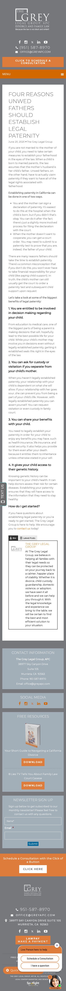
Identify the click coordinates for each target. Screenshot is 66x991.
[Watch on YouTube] (45, 42)
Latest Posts (29, 538)
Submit (33, 843)
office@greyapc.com (35, 51)
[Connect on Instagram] (25, 42)
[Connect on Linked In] (38, 42)
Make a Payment (33, 940)
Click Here (33, 869)
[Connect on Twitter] (32, 42)
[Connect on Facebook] (20, 42)
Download (33, 762)
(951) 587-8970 (34, 47)
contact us (23, 528)
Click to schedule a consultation (33, 62)
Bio (14, 538)
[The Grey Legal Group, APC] (33, 17)
